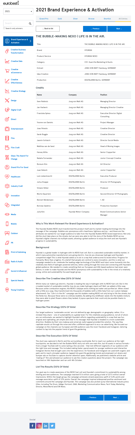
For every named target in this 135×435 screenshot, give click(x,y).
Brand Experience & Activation (19, 41)
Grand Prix (43, 19)
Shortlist (107, 19)
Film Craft (15, 147)
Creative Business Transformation (18, 51)
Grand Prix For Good (19, 167)
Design (13, 100)
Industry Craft (17, 186)
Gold (60, 19)
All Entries (123, 19)
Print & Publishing (18, 252)
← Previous (95, 29)
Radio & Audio (17, 261)
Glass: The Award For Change (19, 157)
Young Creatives (17, 290)
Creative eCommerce (16, 71)
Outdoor (14, 233)
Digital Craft (16, 110)
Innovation (15, 196)
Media (13, 214)
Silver (75, 19)
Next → (119, 29)
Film (13, 138)
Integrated (15, 205)
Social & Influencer (19, 271)
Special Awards (17, 280)
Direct (13, 119)
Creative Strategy (18, 91)
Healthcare (15, 177)
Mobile (14, 224)
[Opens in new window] (32, 426)
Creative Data (16, 61)
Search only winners (14, 28)
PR (12, 243)
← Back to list (47, 29)
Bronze (91, 19)
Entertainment (17, 129)
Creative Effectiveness (16, 81)
